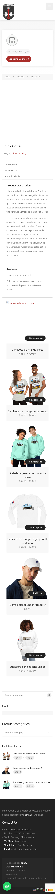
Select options (36, 338)
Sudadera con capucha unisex (27, 666)
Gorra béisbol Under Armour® (27, 604)
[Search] (49, 695)
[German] (43, 889)
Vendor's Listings (18, 59)
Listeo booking (19, 153)
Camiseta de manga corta (27, 349)
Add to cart (38, 593)
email (28, 814)
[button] (7, 886)
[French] (38, 889)
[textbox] (27, 732)
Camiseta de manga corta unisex (28, 411)
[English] (35, 889)
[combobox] (27, 732)
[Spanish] (51, 889)
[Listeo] (8, 11)
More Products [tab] (12, 176)
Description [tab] (11, 164)
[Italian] (47, 889)
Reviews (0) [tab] (10, 170)
